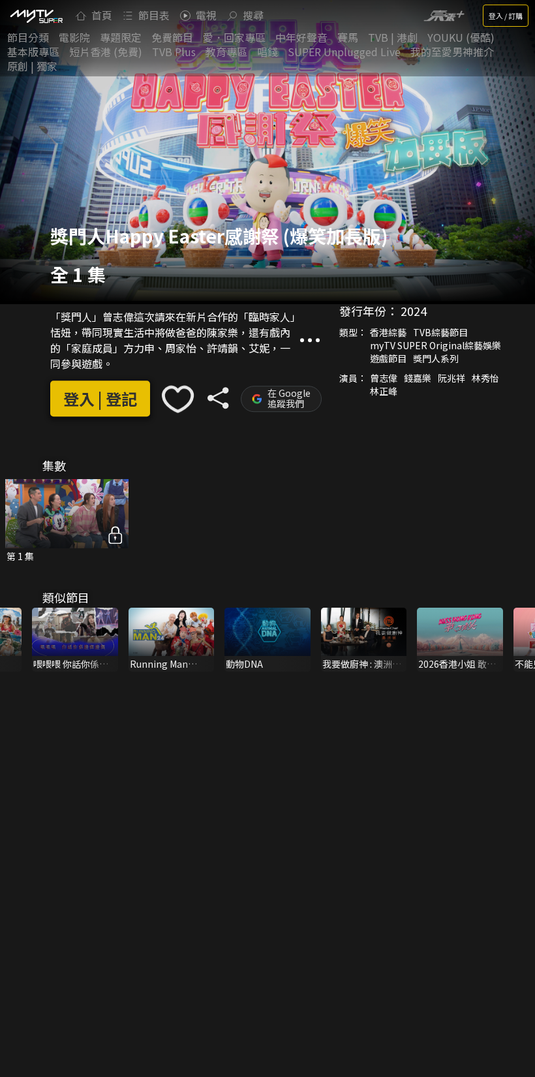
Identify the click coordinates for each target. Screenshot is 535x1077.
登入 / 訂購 (506, 15)
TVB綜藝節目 (440, 332)
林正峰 (383, 391)
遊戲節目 (388, 358)
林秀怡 (485, 377)
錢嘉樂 (417, 377)
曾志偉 (383, 377)
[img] (36, 15)
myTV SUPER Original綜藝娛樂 (435, 345)
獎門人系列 (436, 358)
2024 (414, 310)
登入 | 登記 (100, 399)
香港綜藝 (388, 332)
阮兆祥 (451, 377)
